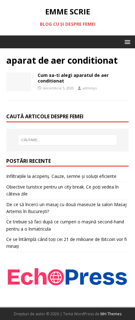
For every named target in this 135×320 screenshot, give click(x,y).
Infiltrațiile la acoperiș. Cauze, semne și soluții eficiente (61, 176)
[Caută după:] (68, 140)
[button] (126, 41)
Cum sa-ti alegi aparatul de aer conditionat (73, 78)
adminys (90, 88)
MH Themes (111, 314)
